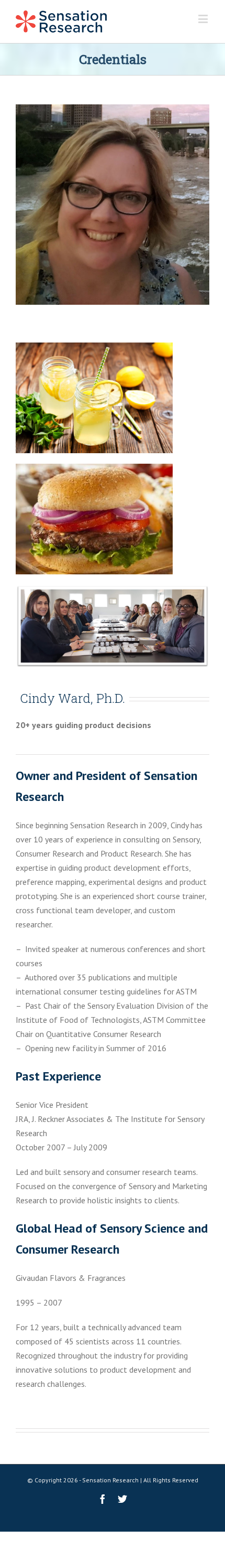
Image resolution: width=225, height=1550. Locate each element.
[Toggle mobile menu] (203, 18)
